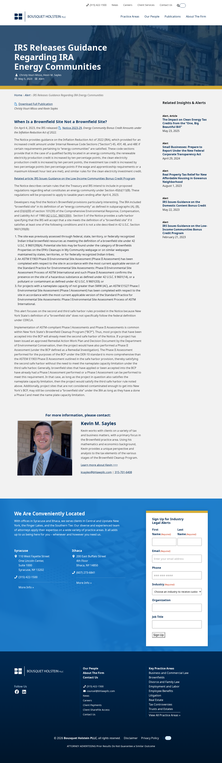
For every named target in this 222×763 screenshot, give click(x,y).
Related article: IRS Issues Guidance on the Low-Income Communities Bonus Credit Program (74, 178)
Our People (151, 16)
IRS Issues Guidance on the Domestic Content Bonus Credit (184, 203)
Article (173, 115)
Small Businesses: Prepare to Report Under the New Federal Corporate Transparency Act (183, 150)
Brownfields (157, 677)
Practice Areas (130, 16)
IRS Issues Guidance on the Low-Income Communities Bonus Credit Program (185, 229)
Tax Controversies (160, 704)
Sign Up (158, 635)
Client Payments (92, 705)
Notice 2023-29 (72, 128)
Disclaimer (131, 738)
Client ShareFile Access (96, 709)
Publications (173, 16)
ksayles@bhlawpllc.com (96, 472)
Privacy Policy (150, 738)
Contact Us (166, 5)
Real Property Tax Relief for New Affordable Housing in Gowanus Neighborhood (185, 178)
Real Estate (156, 700)
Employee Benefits (161, 691)
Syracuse (21, 550)
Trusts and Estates (161, 709)
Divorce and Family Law (164, 682)
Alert (41, 78)
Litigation (155, 695)
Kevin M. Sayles (98, 423)
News (115, 5)
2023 (29, 78)
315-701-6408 (123, 472)
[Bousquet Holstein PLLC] (40, 16)
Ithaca (77, 550)
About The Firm (196, 16)
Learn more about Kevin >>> (99, 465)
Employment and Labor (164, 686)
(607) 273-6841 (85, 572)
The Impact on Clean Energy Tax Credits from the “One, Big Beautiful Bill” (185, 123)
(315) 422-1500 (97, 5)
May (20, 78)
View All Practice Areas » (164, 715)
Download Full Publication (36, 104)
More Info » (26, 587)
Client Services (146, 5)
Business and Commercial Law (169, 673)
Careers (127, 5)
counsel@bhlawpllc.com (100, 691)
